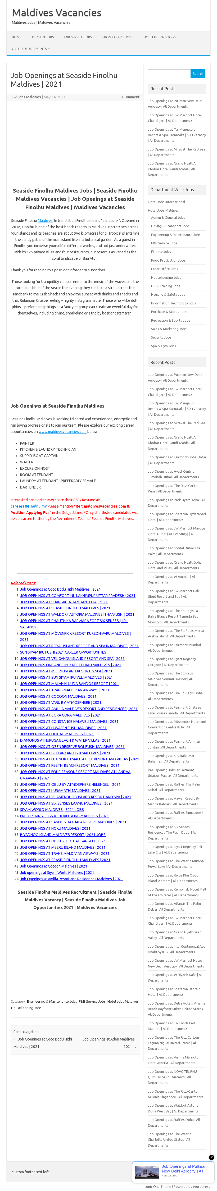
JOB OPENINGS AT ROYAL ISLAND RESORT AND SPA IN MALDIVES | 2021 (79, 646)
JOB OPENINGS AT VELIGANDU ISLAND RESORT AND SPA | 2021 (72, 658)
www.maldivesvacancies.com (63, 432)
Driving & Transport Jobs (170, 226)
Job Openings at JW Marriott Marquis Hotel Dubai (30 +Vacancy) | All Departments (177, 533)
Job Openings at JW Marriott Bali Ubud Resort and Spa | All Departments (173, 596)
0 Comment (130, 97)
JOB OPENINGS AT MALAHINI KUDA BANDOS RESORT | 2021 (69, 684)
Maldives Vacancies (56, 12)
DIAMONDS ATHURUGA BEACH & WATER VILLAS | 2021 (65, 740)
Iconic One (152, 1186)
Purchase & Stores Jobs (169, 311)
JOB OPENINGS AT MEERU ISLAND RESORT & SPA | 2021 (66, 671)
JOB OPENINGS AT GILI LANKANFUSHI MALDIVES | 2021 (65, 753)
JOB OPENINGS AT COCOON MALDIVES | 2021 (58, 696)
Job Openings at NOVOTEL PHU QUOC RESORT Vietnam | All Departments (172, 1077)
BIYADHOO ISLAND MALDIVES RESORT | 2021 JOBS (63, 835)
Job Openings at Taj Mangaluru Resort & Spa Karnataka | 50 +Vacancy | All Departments (177, 135)
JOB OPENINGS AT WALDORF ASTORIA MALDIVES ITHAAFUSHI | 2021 (77, 614)
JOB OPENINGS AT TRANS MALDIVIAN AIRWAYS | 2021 (65, 690)
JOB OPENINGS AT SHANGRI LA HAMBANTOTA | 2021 (64, 602)
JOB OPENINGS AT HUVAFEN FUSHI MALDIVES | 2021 (63, 728)
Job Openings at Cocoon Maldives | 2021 (53, 866)
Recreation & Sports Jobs (170, 320)
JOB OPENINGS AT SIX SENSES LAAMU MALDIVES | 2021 (66, 803)
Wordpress (201, 1186)
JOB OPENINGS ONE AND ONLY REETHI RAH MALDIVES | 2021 (70, 665)
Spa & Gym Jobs (163, 346)
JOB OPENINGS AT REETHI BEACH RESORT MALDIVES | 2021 (70, 765)
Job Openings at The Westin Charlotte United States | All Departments (169, 1139)
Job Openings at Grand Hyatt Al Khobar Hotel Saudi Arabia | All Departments (172, 168)
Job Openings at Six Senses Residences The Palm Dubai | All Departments (172, 832)
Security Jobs (161, 337)
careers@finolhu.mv (29, 506)
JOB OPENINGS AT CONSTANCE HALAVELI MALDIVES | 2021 (69, 721)
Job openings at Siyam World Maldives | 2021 (57, 872)
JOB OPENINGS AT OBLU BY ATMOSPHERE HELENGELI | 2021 (70, 784)
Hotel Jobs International (166, 202)
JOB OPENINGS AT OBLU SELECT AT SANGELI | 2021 (63, 841)
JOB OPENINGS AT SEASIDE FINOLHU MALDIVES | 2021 (65, 608)
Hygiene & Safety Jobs (168, 294)
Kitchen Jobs (43, 37)
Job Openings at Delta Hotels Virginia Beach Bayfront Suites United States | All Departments (176, 1008)
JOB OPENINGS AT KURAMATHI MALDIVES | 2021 (60, 790)
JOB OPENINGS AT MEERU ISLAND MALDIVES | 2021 (63, 847)
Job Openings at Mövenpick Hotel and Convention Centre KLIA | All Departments (177, 727)
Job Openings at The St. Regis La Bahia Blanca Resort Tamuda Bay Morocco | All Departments (173, 616)
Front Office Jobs (117, 37)
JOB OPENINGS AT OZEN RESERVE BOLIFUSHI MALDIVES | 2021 (72, 747)
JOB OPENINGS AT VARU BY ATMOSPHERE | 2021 (60, 702)
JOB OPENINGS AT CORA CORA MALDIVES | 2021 (60, 715)
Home (16, 37)
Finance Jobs (161, 251)
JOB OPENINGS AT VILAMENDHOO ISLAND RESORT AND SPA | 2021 (75, 797)
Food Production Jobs (168, 260)
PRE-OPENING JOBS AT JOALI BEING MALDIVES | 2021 (64, 816)
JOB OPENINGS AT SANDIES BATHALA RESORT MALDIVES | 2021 (73, 822)
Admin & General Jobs (168, 217)
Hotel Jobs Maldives (123, 1001)
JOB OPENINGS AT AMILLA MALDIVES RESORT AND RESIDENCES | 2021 (79, 709)
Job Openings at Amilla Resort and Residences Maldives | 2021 (71, 879)
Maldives (45, 220)
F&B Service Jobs (78, 37)
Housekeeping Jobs (159, 37)
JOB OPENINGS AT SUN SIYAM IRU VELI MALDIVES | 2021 (66, 677)
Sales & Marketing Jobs (169, 329)
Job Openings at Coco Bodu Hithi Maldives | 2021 (60, 589)
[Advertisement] (75, 143)
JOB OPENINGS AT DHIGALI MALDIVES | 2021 (57, 734)
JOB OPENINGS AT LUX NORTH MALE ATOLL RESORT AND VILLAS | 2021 (79, 759)
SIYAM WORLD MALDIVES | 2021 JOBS (52, 809)
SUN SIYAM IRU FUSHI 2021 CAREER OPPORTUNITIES (63, 652)
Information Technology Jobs (173, 303)
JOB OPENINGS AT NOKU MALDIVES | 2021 (55, 828)
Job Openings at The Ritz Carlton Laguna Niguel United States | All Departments (173, 1043)
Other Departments (29, 49)
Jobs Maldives (29, 97)
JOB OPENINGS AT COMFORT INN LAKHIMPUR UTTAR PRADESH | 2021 (77, 596)
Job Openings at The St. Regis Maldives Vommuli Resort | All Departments (171, 678)
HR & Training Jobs (165, 286)
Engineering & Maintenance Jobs (52, 1001)
